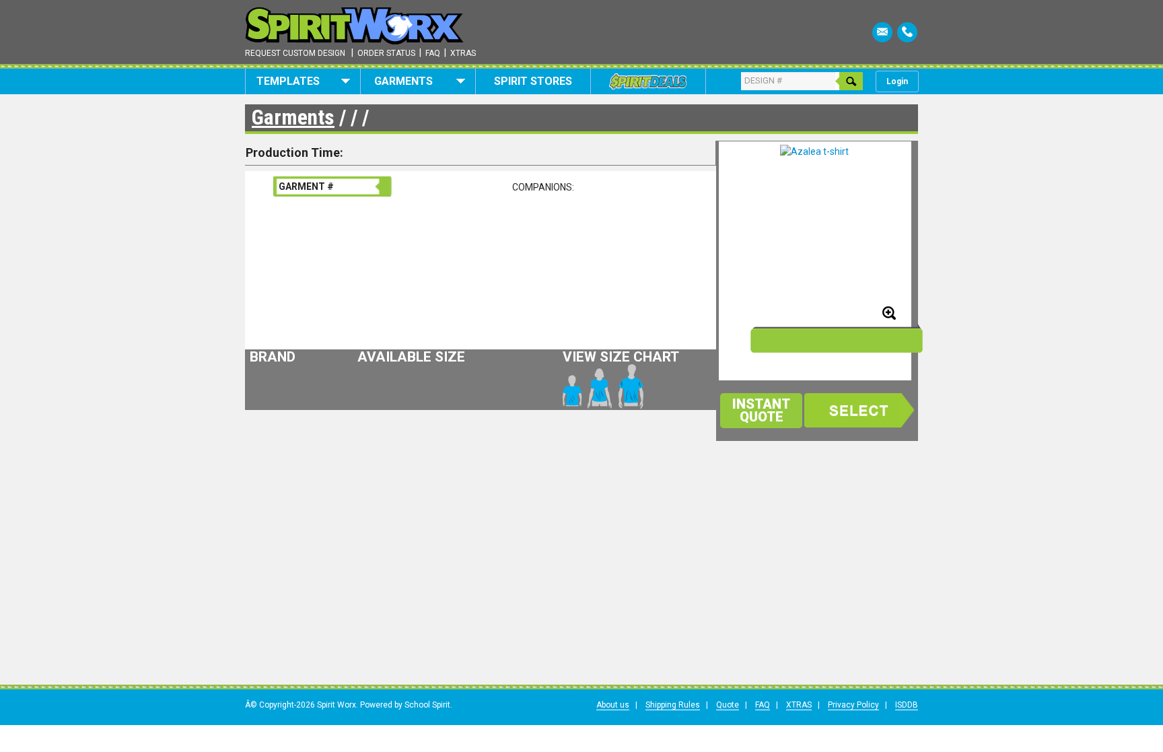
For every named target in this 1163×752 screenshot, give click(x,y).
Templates (288, 81)
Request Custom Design (295, 53)
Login (897, 81)
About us (612, 705)
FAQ (762, 705)
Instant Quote (761, 410)
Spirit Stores (533, 81)
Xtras (463, 53)
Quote (727, 705)
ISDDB (906, 705)
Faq (432, 53)
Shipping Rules (672, 705)
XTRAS (799, 705)
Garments (403, 81)
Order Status (386, 53)
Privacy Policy (853, 705)
